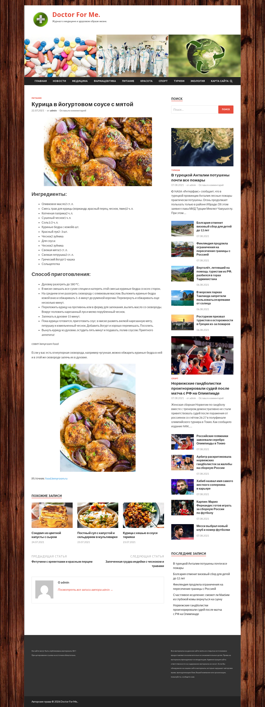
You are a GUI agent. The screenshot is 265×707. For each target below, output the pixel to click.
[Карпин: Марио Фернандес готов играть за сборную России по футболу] (182, 514)
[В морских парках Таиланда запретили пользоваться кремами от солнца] (182, 304)
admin (53, 110)
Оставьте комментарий (72, 110)
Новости (59, 81)
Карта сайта (220, 81)
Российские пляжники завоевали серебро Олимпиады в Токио (212, 439)
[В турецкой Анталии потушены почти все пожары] (202, 167)
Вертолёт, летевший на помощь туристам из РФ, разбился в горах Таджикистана (214, 273)
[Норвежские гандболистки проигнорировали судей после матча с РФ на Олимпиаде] (202, 375)
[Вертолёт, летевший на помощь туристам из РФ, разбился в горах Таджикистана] (182, 280)
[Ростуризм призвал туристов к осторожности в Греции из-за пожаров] (182, 329)
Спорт (163, 81)
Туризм (179, 81)
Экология (198, 81)
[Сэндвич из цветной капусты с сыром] (52, 528)
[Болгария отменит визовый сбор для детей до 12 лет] (182, 235)
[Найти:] (202, 109)
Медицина (80, 81)
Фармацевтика (105, 81)
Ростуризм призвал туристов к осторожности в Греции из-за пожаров (214, 320)
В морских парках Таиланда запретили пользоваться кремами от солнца (213, 297)
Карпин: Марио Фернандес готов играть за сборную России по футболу (214, 507)
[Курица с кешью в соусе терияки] (143, 528)
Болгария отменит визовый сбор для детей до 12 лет (214, 226)
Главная (41, 81)
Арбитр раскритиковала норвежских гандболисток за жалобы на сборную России (214, 462)
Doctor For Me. (76, 14)
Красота (146, 81)
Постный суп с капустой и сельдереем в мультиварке (97, 535)
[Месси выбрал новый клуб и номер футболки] (182, 538)
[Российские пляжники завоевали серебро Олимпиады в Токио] (182, 448)
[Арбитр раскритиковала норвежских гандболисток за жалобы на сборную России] (182, 469)
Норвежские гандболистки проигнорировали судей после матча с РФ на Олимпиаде (200, 388)
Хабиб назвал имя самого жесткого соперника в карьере (214, 484)
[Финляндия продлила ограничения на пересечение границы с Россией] (182, 256)
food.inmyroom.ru (56, 478)
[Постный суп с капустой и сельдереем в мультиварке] (97, 528)
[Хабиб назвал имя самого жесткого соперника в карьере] (182, 493)
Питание (128, 81)
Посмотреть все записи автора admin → (85, 589)
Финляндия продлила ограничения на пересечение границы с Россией (213, 249)
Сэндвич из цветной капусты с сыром (46, 535)
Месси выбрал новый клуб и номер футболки (213, 527)
